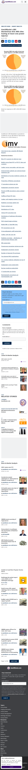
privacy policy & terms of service (12, 312)
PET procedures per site (8, 228)
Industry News (5, 26)
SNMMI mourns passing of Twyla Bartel (9, 385)
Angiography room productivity (9, 265)
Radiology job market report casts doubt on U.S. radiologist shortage (9, 579)
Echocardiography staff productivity (11, 231)
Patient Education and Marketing (9, 408)
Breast (3, 427)
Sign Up (6, 315)
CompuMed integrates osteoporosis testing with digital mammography (8, 431)
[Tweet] (12, 41)
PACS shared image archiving (9, 221)
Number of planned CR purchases (10, 253)
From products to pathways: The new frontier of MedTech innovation (9, 530)
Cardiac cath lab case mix (8, 234)
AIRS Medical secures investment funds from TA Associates (8, 541)
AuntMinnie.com (5, 401)
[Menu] (25, 2)
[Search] (22, 2)
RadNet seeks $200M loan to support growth (9, 600)
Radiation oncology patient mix (10, 202)
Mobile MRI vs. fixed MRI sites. (9, 224)
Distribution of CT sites (7, 209)
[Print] (2, 41)
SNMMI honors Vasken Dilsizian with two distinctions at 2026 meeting (9, 651)
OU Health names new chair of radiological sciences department (9, 377)
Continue (7, 343)
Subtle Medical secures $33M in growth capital (9, 640)
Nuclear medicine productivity (9, 268)
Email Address (6, 299)
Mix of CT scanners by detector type (11, 159)
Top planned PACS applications (10, 256)
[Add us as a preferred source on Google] (19, 41)
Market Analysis (17, 26)
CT (1, 418)
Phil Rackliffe (6, 534)
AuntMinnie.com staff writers (10, 469)
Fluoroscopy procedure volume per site (12, 246)
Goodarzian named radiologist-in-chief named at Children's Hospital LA (9, 369)
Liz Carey (5, 582)
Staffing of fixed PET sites (8, 196)
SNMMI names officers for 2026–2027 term (8, 630)
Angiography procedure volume (10, 187)
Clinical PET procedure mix (8, 213)
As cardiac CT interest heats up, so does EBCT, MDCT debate (9, 421)
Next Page (14, 661)
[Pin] (16, 41)
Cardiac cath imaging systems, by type (12, 199)
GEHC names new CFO (6, 359)
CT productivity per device (8, 271)
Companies (4, 399)
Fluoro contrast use (6, 206)
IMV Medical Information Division (8, 411)
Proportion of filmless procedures (10, 181)
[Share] (6, 41)
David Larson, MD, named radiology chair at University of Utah (9, 590)
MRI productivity (5, 243)
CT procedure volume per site (9, 184)
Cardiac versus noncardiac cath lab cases (12, 167)
